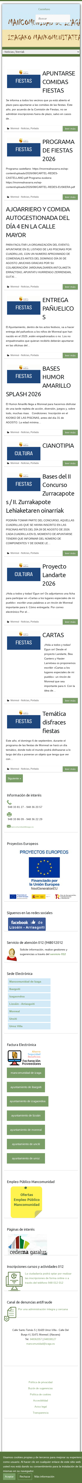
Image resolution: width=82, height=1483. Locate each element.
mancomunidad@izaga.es (22, 827)
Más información (44, 1476)
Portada (35, 128)
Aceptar (9, 1476)
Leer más (70, 128)
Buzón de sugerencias (40, 1388)
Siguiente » (14, 778)
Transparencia (40, 1412)
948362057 (36, 1339)
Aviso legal (41, 1406)
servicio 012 (58, 954)
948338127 (50, 1339)
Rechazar (25, 1476)
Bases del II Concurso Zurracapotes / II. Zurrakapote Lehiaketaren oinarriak (40, 493)
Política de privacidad (40, 1382)
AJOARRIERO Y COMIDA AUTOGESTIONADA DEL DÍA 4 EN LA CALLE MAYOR (38, 222)
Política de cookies (40, 1394)
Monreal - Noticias (19, 128)
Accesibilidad (40, 1400)
